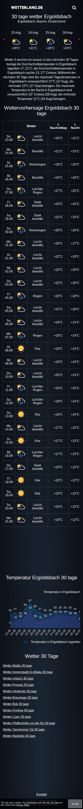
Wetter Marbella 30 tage (19, 736)
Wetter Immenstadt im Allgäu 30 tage (28, 672)
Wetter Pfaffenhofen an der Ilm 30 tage (29, 723)
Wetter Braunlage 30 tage (20, 697)
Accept (75, 804)
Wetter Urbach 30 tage (18, 678)
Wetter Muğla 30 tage (17, 665)
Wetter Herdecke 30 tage (20, 691)
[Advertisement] (41, 549)
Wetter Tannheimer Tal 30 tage (24, 729)
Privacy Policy (23, 805)
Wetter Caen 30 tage (17, 716)
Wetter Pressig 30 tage (18, 684)
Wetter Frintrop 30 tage (18, 710)
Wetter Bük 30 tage (16, 704)
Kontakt (41, 794)
